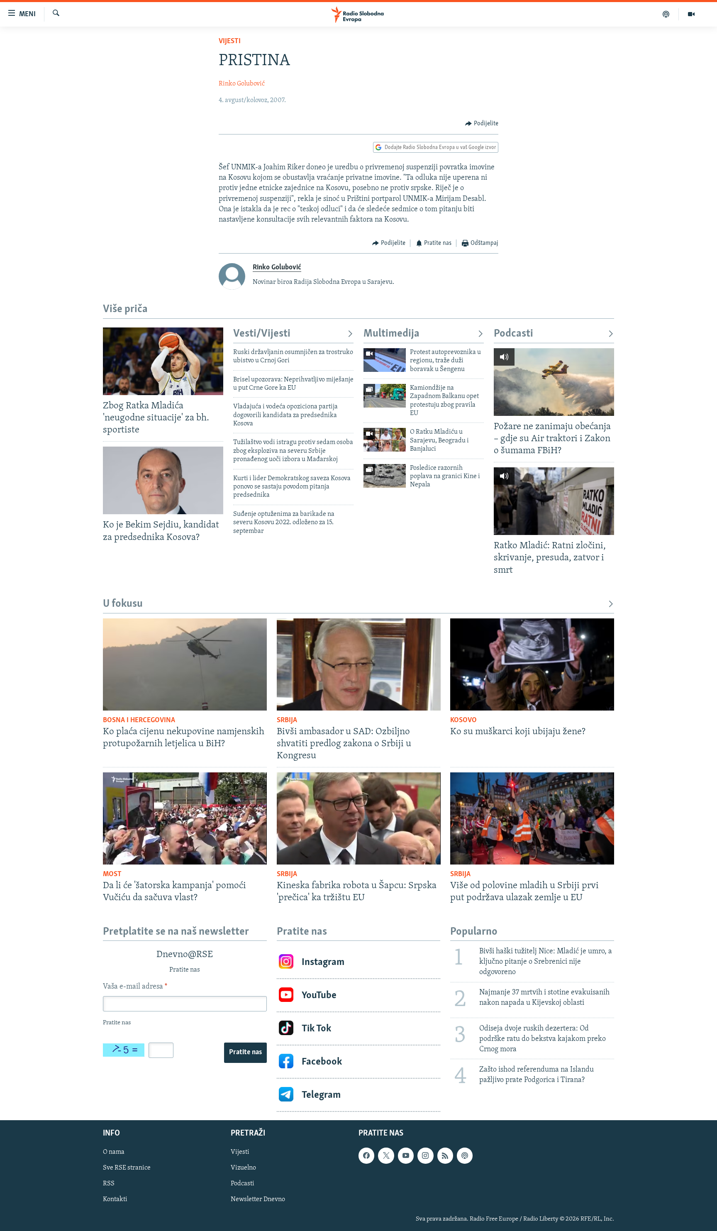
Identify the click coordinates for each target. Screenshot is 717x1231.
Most (112, 874)
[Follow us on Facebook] (366, 1156)
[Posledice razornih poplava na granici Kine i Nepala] (384, 476)
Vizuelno (243, 1168)
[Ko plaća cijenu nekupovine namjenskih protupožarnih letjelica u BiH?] (185, 664)
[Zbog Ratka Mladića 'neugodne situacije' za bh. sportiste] (163, 361)
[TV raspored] (465, 1156)
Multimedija (391, 334)
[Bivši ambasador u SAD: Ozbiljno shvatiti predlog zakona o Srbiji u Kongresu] (359, 664)
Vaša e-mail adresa (135, 987)
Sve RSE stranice (127, 1168)
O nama (113, 1152)
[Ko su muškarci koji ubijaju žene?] (532, 664)
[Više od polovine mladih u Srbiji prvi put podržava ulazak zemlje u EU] (532, 818)
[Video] (691, 14)
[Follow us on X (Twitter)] (386, 1156)
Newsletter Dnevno (258, 1200)
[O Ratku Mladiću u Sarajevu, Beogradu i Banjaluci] (384, 440)
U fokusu (123, 604)
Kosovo (463, 720)
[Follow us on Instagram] (425, 1156)
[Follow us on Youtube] (406, 1156)
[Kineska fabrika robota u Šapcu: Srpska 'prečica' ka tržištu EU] (359, 818)
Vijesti (230, 41)
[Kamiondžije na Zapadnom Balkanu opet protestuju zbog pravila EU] (384, 396)
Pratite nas (245, 1052)
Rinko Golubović (242, 84)
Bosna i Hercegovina (139, 720)
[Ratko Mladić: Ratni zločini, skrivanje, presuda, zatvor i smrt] (554, 501)
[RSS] (445, 1156)
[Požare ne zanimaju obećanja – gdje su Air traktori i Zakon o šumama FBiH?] (554, 382)
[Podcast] (666, 14)
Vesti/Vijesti (261, 334)
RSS (109, 1184)
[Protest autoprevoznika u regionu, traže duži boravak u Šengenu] (384, 360)
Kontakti (115, 1200)
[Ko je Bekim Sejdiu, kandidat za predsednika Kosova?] (163, 480)
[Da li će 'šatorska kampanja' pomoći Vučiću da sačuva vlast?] (185, 818)
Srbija (287, 720)
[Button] (481, 123)
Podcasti (513, 334)
